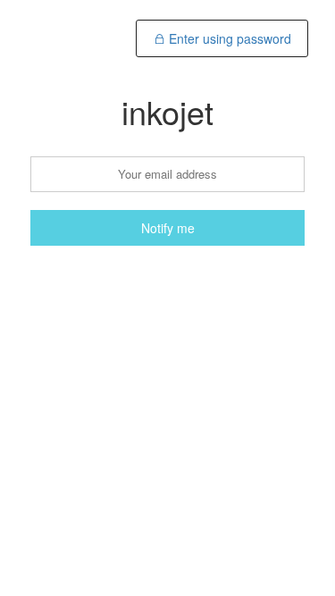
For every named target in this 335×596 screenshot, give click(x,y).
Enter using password (228, 38)
